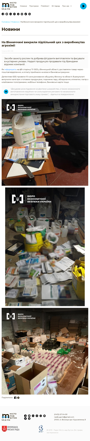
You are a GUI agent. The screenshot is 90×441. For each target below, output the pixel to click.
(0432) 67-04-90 (60, 414)
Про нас (65, 6)
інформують (10, 69)
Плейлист (45, 6)
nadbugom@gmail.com (64, 417)
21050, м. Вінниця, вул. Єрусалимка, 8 (70, 420)
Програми (34, 6)
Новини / (15, 22)
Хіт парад (56, 6)
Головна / (6, 22)
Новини (23, 6)
